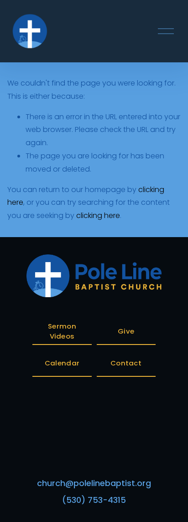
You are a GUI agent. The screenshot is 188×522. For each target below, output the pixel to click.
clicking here (98, 215)
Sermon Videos (62, 331)
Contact (125, 363)
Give (126, 331)
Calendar (62, 363)
